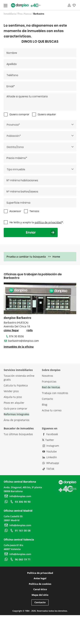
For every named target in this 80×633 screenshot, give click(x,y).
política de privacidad (48, 222)
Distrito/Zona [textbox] (15, 147)
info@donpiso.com (20, 496)
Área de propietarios (16, 420)
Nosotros (47, 375)
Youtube (51, 451)
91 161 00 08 (23, 530)
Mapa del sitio (40, 595)
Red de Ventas (51, 387)
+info (29, 330)
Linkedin (51, 457)
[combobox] (40, 124)
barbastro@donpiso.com (23, 340)
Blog (44, 404)
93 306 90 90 (23, 501)
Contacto (47, 399)
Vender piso (11, 391)
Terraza (34, 211)
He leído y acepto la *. (36, 222)
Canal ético (40, 589)
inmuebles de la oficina (18, 346)
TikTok (50, 469)
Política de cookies (40, 584)
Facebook (52, 434)
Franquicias (49, 381)
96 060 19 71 (23, 559)
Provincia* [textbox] (13, 125)
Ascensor (15, 211)
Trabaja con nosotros (55, 393)
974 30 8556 (16, 336)
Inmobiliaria (10, 13)
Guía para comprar (15, 408)
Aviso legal (40, 578)
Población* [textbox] (14, 136)
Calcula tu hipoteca (16, 385)
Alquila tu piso (13, 397)
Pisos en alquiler (14, 402)
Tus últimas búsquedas (18, 434)
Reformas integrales (16, 414)
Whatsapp (52, 463)
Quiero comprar (19, 114)
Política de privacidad (40, 573)
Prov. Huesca (24, 13)
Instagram (52, 445)
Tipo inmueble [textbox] (16, 169)
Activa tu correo (51, 410)
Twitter (49, 440)
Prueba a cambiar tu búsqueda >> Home (33, 256)
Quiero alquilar (47, 114)
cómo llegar (11, 330)
